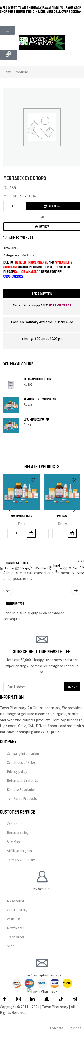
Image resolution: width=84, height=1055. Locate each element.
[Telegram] (75, 999)
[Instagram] (18, 999)
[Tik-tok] (61, 999)
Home (8, 72)
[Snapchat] (47, 999)
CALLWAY (62, 516)
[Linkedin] (32, 999)
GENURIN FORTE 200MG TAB (40, 399)
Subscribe (74, 1028)
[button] (7, 30)
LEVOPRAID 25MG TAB (36, 420)
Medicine (22, 72)
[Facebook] (4, 999)
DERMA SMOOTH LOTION (37, 379)
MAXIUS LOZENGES (21, 516)
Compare (56, 1028)
